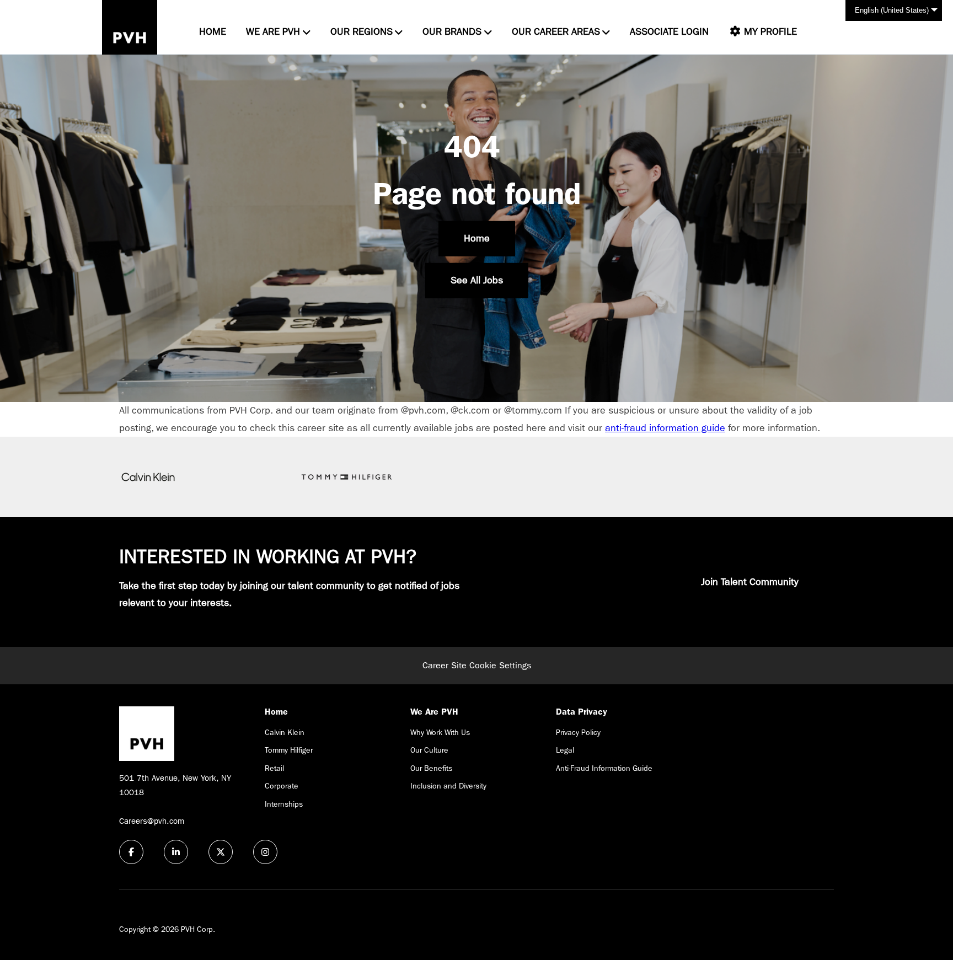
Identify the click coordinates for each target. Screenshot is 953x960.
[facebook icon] (131, 852)
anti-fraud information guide (665, 428)
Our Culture (429, 750)
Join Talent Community (750, 582)
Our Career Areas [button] (556, 31)
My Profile (769, 31)
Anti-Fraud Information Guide (604, 768)
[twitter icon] (220, 852)
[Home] (129, 27)
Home (212, 31)
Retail (274, 768)
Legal (565, 750)
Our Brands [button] (451, 31)
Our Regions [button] (361, 31)
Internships (284, 804)
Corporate (281, 786)
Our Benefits (431, 768)
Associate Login (669, 31)
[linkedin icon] (176, 852)
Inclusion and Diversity (448, 786)
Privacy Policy (578, 732)
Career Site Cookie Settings (476, 665)
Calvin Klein (284, 732)
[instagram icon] (265, 852)
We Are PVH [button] (273, 31)
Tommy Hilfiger (289, 750)
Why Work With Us (440, 732)
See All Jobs (477, 280)
